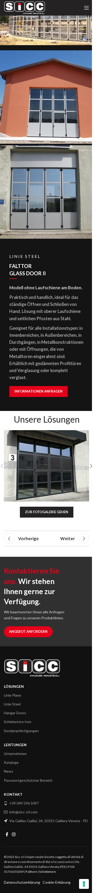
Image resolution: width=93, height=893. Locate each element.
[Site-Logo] (24, 7)
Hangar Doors (15, 713)
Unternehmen (15, 753)
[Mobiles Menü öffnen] (86, 8)
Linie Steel (12, 704)
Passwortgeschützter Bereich (28, 780)
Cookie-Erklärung (57, 882)
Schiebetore (47, 872)
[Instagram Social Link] (13, 835)
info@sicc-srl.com (23, 812)
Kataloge (11, 762)
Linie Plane (12, 695)
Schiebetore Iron (17, 721)
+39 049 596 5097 (24, 803)
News (8, 771)
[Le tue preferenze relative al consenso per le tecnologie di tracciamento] (84, 884)
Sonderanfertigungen (21, 731)
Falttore (31, 872)
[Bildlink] (32, 667)
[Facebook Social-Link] (7, 835)
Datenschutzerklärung (22, 882)
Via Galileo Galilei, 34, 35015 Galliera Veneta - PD (48, 821)
